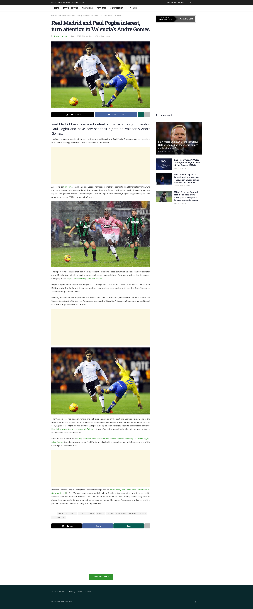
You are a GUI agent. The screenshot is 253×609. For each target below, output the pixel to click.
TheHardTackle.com (64, 602)
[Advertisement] (100, 165)
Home (56, 8)
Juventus (100, 513)
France (82, 513)
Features (101, 8)
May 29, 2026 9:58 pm (181, 203)
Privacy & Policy (72, 2)
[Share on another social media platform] (147, 114)
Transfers (87, 8)
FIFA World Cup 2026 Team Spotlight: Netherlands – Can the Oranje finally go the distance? (178, 145)
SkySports (67, 186)
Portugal (133, 513)
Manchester (121, 513)
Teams (133, 8)
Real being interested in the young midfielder (72, 429)
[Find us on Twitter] (190, 2)
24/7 (191, 19)
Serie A (143, 513)
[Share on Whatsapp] (141, 114)
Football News (185, 19)
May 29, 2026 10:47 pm (182, 186)
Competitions (117, 8)
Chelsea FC (71, 513)
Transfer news (59, 517)
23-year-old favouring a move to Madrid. (84, 278)
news (59, 15)
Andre (60, 513)
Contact (82, 2)
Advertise (61, 2)
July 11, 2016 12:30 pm (79, 36)
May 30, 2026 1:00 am (181, 168)
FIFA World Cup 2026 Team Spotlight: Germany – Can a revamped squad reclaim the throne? (187, 178)
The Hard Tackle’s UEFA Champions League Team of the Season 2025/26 (187, 162)
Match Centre (70, 8)
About (53, 2)
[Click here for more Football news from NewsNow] (166, 19)
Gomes (91, 513)
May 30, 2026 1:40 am (165, 152)
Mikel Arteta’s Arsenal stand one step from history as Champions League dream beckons (186, 196)
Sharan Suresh (60, 36)
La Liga (110, 513)
